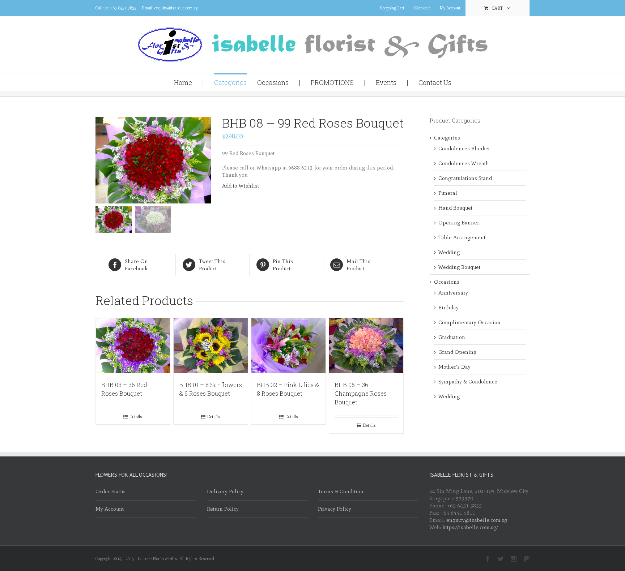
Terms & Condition (340, 491)
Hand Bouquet (455, 208)
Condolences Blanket (464, 148)
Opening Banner (458, 222)
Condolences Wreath (463, 163)
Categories (447, 137)
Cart (497, 8)
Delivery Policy (225, 491)
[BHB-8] (153, 160)
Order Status (110, 491)
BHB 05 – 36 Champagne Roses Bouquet (361, 393)
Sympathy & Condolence (467, 381)
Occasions (446, 282)
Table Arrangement (461, 237)
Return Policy (223, 509)
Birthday (448, 307)
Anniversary (453, 292)
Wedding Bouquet (459, 267)
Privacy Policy (334, 509)
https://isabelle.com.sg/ (470, 527)
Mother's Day (454, 367)
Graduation (451, 337)
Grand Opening (457, 352)
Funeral (447, 193)
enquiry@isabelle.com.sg (476, 520)
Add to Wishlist (240, 186)
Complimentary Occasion (469, 322)
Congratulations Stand (465, 178)
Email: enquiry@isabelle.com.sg (169, 7)
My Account (450, 7)
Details (135, 416)
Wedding (449, 252)
